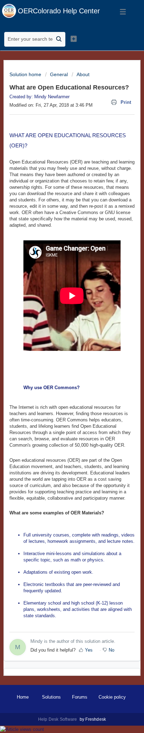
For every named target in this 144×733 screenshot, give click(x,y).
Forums (79, 697)
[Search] (59, 39)
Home (23, 697)
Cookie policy (112, 697)
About (83, 74)
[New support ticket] (74, 38)
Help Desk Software (58, 719)
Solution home (26, 74)
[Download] (59, 368)
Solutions (51, 697)
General (59, 74)
